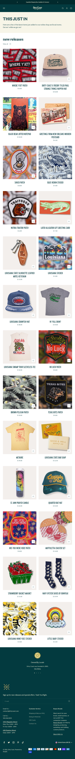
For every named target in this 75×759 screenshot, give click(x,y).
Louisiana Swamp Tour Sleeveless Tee (19, 367)
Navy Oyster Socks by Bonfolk (55, 593)
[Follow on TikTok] (23, 742)
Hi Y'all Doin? (55, 321)
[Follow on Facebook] (4, 742)
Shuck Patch (20, 182)
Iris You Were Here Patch (19, 548)
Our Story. (37, 668)
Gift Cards (32, 720)
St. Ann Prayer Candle (19, 502)
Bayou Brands (57, 722)
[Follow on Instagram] (13, 742)
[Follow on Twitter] (9, 742)
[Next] (57, 2)
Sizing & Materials (35, 717)
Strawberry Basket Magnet (19, 593)
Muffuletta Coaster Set (55, 548)
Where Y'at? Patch (19, 85)
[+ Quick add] (33, 79)
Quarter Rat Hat (55, 502)
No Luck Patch (55, 367)
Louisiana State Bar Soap (55, 457)
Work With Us (58, 734)
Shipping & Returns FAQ (37, 713)
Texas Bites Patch (55, 412)
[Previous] (17, 2)
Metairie (19, 457)
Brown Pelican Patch (20, 412)
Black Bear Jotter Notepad (19, 134)
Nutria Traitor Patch (19, 227)
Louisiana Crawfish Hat (20, 321)
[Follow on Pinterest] (18, 742)
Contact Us (32, 723)
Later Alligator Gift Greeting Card (55, 227)
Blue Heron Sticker (55, 182)
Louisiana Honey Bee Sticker (20, 638)
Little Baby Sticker (55, 638)
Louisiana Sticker (55, 273)
